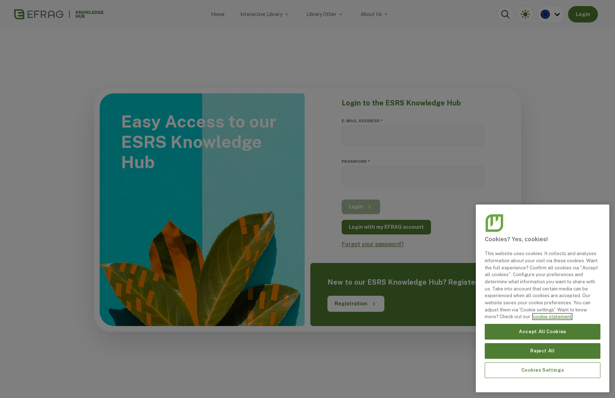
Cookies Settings (542, 370)
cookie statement (552, 316)
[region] (542, 298)
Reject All (542, 350)
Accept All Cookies (542, 331)
